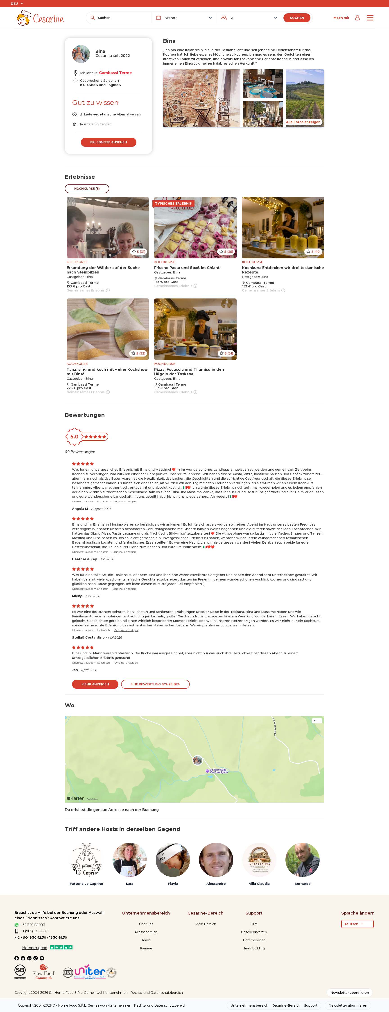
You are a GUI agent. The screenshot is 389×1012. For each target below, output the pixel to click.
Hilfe (254, 924)
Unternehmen (254, 940)
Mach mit (341, 18)
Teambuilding (254, 948)
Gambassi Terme (115, 73)
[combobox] (123, 18)
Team (146, 940)
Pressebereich (146, 932)
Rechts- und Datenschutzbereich (156, 993)
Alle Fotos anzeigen (303, 122)
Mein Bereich (205, 924)
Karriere (146, 948)
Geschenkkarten (254, 932)
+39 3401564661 (33, 925)
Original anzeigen (124, 501)
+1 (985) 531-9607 (34, 931)
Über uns (146, 924)
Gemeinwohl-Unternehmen (106, 993)
